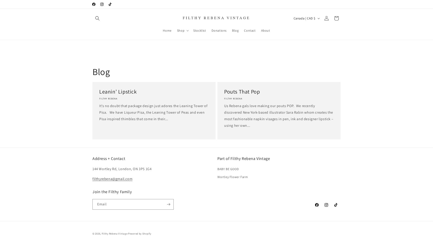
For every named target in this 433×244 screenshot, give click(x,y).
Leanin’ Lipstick (118, 91)
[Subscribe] (168, 204)
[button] (97, 18)
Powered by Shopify (139, 233)
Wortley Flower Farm (232, 177)
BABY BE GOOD (228, 169)
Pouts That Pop (242, 91)
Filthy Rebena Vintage (115, 233)
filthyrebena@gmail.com (112, 178)
